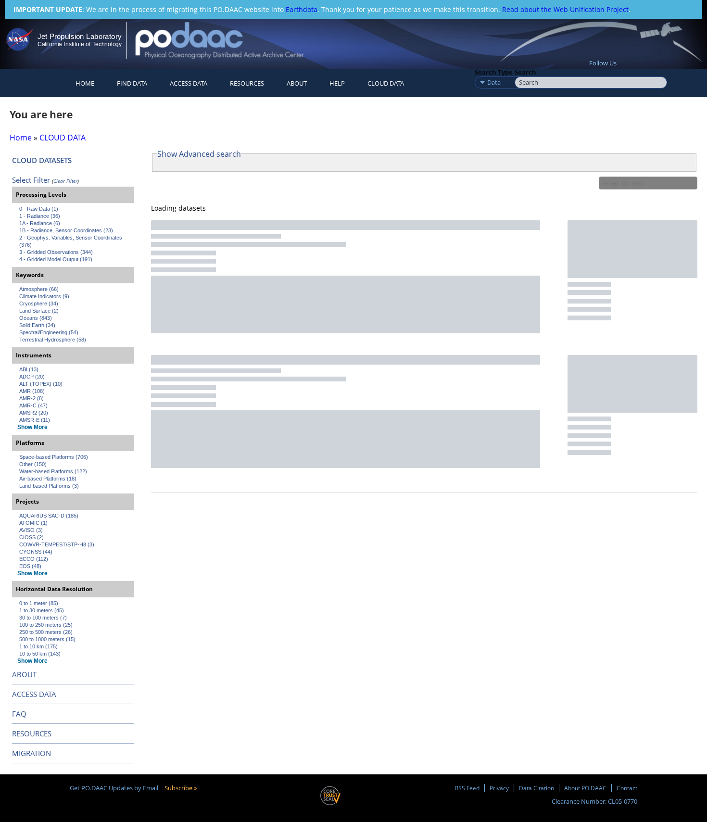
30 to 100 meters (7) (43, 617)
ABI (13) (28, 369)
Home (85, 83)
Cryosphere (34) (38, 303)
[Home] (227, 40)
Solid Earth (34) (37, 325)
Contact (627, 788)
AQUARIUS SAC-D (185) (48, 515)
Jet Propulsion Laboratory (79, 36)
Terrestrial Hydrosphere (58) (52, 339)
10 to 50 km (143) (40, 654)
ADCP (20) (32, 376)
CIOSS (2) (31, 537)
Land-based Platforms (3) (49, 486)
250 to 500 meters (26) (46, 632)
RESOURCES (247, 83)
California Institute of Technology (80, 44)
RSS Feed (467, 788)
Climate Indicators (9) (44, 296)
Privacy (499, 788)
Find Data (132, 83)
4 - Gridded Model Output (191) (55, 259)
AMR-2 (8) (31, 398)
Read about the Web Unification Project (565, 9)
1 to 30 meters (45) (41, 610)
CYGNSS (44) (35, 552)
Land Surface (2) (39, 311)
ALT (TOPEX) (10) (41, 384)
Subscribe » (180, 788)
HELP (337, 83)
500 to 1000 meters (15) (47, 639)
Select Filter (31, 180)
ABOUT (24, 674)
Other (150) (33, 464)
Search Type (494, 72)
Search (525, 72)
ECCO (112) (33, 559)
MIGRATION (31, 753)
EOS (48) (30, 566)
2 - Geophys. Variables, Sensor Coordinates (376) (71, 241)
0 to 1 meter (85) (38, 603)
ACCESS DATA (34, 694)
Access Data (188, 83)
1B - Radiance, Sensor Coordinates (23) (66, 230)
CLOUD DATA (385, 83)
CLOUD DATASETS (42, 160)
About (297, 83)
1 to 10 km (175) (38, 646)
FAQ (19, 714)
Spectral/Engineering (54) (48, 332)
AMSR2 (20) (33, 413)
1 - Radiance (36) (39, 216)
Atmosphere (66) (39, 289)
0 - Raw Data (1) (38, 209)
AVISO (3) (31, 530)
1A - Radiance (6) (39, 223)
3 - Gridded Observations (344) (56, 252)
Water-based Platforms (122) (53, 471)
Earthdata (301, 9)
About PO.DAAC (585, 788)
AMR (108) (32, 391)
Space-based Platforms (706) (53, 457)
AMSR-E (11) (34, 420)
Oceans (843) (35, 318)
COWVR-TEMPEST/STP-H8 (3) (56, 544)
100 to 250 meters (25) (46, 625)
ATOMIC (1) (33, 523)
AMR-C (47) (33, 405)
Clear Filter (65, 180)
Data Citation (536, 788)
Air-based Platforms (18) (47, 478)
